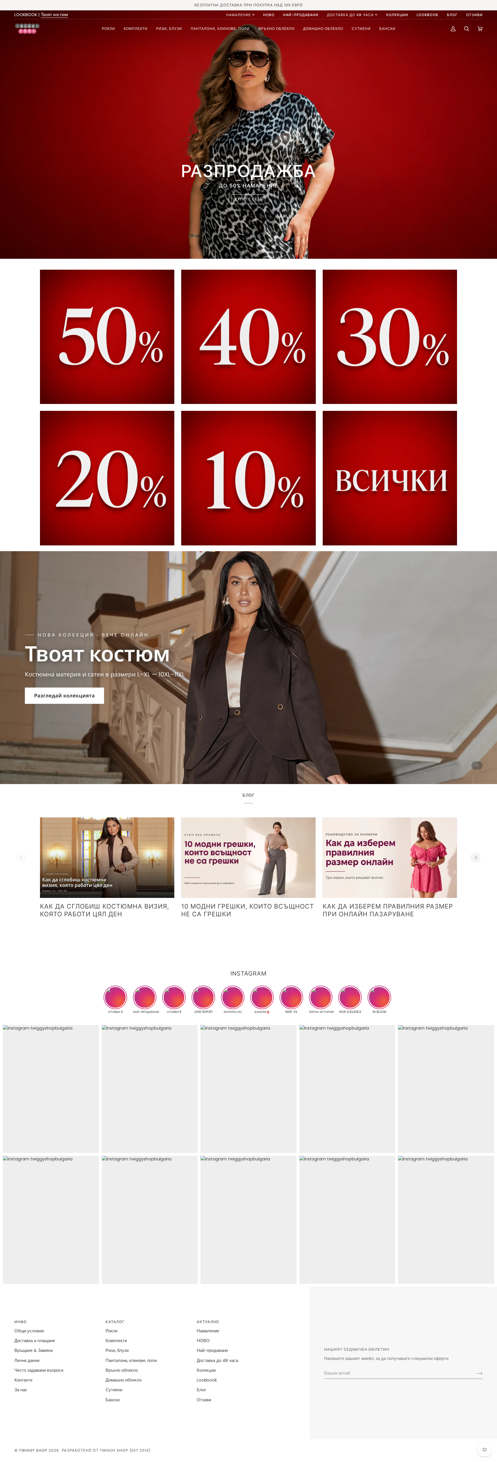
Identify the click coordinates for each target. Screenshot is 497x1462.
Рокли (111, 1331)
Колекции (206, 1370)
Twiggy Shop (33, 1450)
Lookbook (207, 1380)
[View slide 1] (248, 667)
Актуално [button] (208, 1321)
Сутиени (114, 1390)
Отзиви (204, 1400)
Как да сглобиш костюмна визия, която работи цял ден (104, 910)
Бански (113, 1400)
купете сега (248, 199)
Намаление (238, 14)
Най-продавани (212, 1350)
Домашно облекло (124, 1380)
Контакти (23, 1380)
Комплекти (116, 1341)
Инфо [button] (20, 1321)
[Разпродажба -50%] (107, 337)
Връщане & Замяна (33, 1350)
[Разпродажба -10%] (248, 478)
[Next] (475, 857)
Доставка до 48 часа (350, 14)
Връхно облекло (122, 1370)
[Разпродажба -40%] (248, 337)
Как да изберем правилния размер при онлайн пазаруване (388, 910)
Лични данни (26, 1360)
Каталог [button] (115, 1321)
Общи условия (29, 1331)
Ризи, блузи (117, 1350)
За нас (20, 1390)
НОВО (203, 1341)
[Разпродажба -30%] (390, 337)
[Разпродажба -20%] (107, 478)
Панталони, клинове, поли (131, 1360)
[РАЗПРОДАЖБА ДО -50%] (390, 478)
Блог (201, 1390)
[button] (108, 28)
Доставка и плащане (34, 1341)
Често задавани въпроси (38, 1370)
